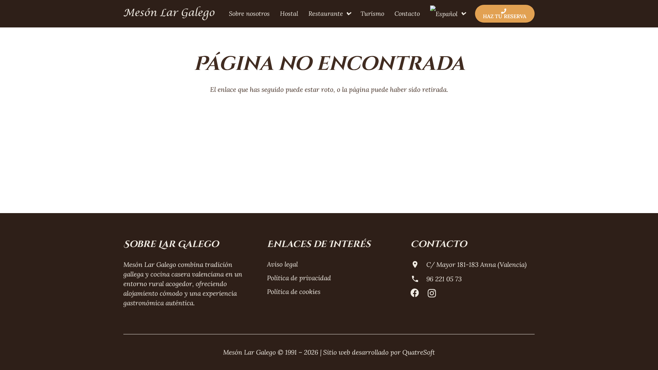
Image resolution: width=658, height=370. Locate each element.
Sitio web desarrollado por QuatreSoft (379, 352)
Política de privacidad (299, 278)
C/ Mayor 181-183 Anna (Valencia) (476, 264)
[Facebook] (415, 292)
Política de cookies (293, 291)
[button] (347, 13)
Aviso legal (282, 264)
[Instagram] (432, 293)
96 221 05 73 (444, 279)
